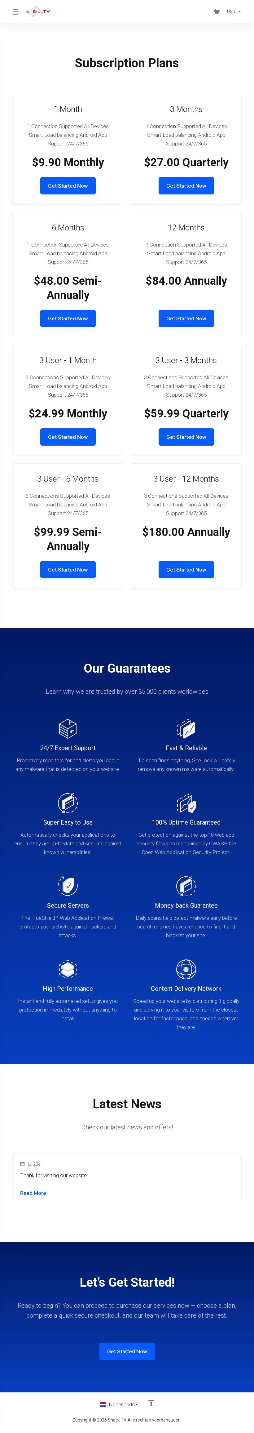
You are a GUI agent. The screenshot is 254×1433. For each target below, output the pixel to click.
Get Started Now (68, 186)
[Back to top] (151, 1403)
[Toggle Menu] (15, 11)
